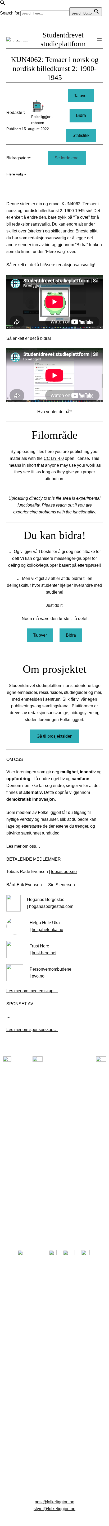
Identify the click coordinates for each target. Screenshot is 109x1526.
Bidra (81, 115)
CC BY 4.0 (54, 458)
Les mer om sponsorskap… (32, 1029)
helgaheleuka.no (47, 929)
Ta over (81, 95)
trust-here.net (44, 952)
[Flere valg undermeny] (25, 174)
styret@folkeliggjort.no (54, 1508)
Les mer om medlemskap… (32, 990)
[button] (2, 3)
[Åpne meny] (99, 39)
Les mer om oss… (23, 846)
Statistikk (80, 135)
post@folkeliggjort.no (54, 1501)
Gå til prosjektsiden (54, 736)
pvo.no (38, 976)
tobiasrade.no (64, 871)
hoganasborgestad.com (51, 906)
